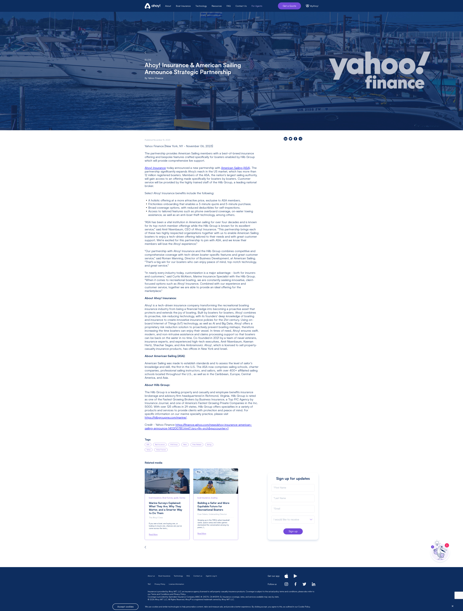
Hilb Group (173, 444)
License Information (176, 584)
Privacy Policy (160, 584)
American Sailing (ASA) (235, 168)
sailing (209, 444)
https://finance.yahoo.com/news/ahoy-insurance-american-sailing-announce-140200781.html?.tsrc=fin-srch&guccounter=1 (198, 426)
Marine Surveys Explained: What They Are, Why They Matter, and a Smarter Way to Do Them (165, 508)
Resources (217, 6)
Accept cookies (125, 606)
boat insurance (160, 444)
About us (151, 576)
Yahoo (148, 450)
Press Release (196, 444)
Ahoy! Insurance (155, 168)
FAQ (229, 6)
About (168, 6)
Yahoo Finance (161, 450)
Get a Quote (289, 5)
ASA (148, 444)
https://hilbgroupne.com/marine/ (166, 417)
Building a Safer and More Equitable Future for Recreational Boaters (213, 506)
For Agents (257, 6)
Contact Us (241, 6)
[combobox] (293, 520)
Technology (201, 6)
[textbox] (286, 519)
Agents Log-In (211, 576)
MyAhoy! (314, 6)
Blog (148, 59)
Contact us (197, 576)
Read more (153, 534)
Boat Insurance (183, 6)
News (185, 444)
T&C (149, 584)
